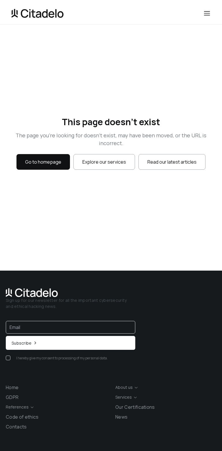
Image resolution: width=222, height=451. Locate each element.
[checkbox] (8, 358)
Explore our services (104, 162)
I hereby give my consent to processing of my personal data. (62, 358)
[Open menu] (207, 13)
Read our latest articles (172, 162)
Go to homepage (43, 162)
